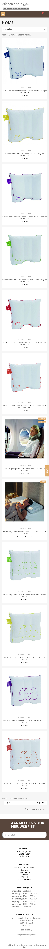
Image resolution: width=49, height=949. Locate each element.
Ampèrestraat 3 (26, 920)
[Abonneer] (44, 835)
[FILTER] (47, 474)
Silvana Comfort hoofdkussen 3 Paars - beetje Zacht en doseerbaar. (24, 217)
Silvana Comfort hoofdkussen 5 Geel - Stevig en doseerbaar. (24, 154)
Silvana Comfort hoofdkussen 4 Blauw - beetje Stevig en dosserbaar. (24, 91)
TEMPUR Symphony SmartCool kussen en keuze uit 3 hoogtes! (24, 532)
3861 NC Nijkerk (26, 923)
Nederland (26, 925)
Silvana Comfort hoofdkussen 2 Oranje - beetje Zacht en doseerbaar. (24, 406)
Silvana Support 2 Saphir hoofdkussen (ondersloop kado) (24, 784)
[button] (35, 14)
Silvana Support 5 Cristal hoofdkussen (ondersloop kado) (24, 658)
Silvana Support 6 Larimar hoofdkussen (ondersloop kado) (24, 595)
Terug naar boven (35, 809)
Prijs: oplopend (24, 29)
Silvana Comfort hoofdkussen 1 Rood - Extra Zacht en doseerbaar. (24, 343)
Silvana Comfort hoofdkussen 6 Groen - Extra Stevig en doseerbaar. (24, 280)
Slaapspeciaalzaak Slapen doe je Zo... (27, 918)
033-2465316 (26, 930)
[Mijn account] (46, 14)
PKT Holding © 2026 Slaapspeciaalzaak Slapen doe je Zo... (24, 946)
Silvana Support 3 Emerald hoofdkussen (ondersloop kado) (24, 721)
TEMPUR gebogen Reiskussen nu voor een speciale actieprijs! (24, 469)
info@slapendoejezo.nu (26, 935)
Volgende (41, 802)
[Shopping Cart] (41, 14)
